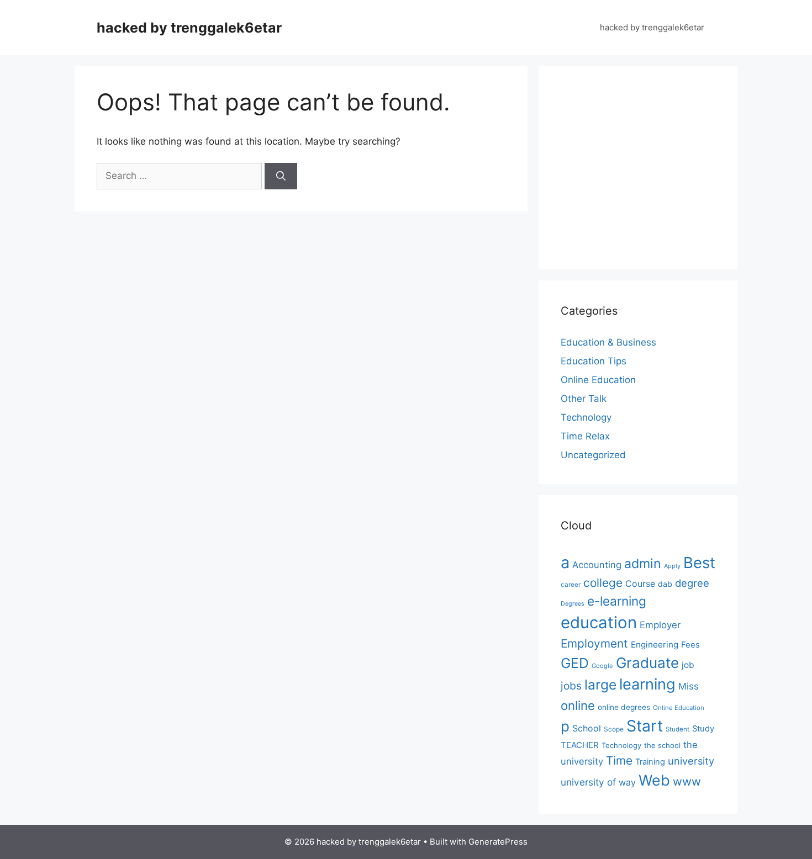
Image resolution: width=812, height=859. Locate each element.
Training (650, 762)
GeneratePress (498, 841)
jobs (571, 685)
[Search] (281, 176)
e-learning (616, 600)
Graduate (647, 662)
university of (588, 782)
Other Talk (584, 398)
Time (619, 760)
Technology (586, 417)
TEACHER (580, 745)
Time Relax (585, 436)
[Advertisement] (653, 165)
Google (602, 666)
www (687, 781)
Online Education (598, 379)
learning (647, 684)
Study (703, 729)
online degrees (624, 707)
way (627, 782)
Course (640, 583)
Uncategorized (593, 454)
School (586, 728)
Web (654, 780)
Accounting (596, 564)
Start (644, 726)
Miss (688, 686)
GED (575, 663)
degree (692, 583)
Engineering (654, 644)
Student (677, 729)
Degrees (572, 603)
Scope (614, 729)
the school (662, 745)
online (578, 705)
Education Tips (593, 361)
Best (699, 562)
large (600, 684)
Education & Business (608, 342)
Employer (660, 624)
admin (642, 563)
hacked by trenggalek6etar (189, 27)
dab (665, 583)
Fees (690, 645)
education (599, 622)
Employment (594, 643)
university (691, 761)
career (571, 584)
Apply (672, 566)
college (603, 583)
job (688, 665)
